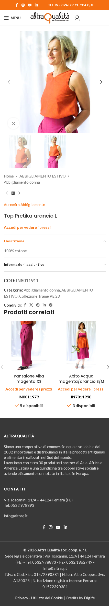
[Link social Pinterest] (38, 305)
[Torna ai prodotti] (13, 193)
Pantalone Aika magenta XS (29, 378)
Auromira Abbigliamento (24, 204)
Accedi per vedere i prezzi (27, 227)
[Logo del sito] (50, 17)
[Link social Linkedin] (36, 5)
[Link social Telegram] (50, 305)
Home (9, 176)
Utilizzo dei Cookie (47, 598)
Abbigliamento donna (22, 182)
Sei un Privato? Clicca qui (70, 5)
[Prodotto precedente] (7, 193)
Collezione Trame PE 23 (39, 296)
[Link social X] (31, 305)
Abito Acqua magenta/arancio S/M (81, 378)
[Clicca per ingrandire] (13, 123)
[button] (9, 82)
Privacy (21, 598)
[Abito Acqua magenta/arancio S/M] (81, 346)
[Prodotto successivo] (19, 193)
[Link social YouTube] (29, 5)
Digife (89, 598)
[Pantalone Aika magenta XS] (29, 346)
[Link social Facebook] (17, 5)
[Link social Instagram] (23, 5)
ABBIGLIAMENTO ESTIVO (42, 176)
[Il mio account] (77, 18)
